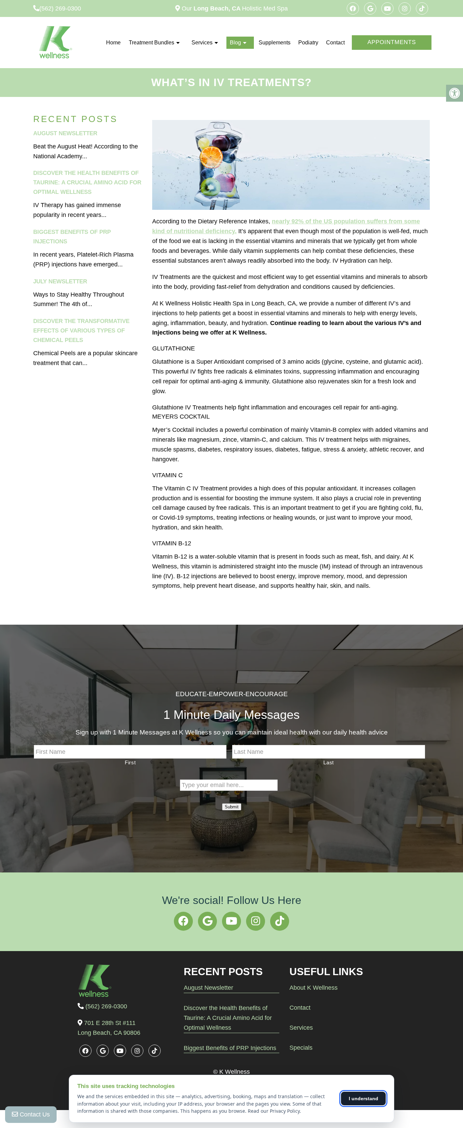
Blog (235, 42)
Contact (335, 42)
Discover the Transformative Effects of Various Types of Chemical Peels (81, 330)
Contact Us (34, 1114)
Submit (232, 806)
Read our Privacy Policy (274, 1111)
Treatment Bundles (151, 42)
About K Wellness (313, 987)
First (130, 762)
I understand (363, 1098)
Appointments (391, 42)
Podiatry (308, 42)
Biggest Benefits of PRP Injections (230, 1048)
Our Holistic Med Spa (234, 8)
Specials (301, 1047)
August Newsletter (65, 133)
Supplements (274, 42)
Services (202, 42)
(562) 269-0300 (60, 8)
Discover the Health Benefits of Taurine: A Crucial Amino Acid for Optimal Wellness (87, 182)
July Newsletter (60, 281)
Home (113, 42)
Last (328, 762)
